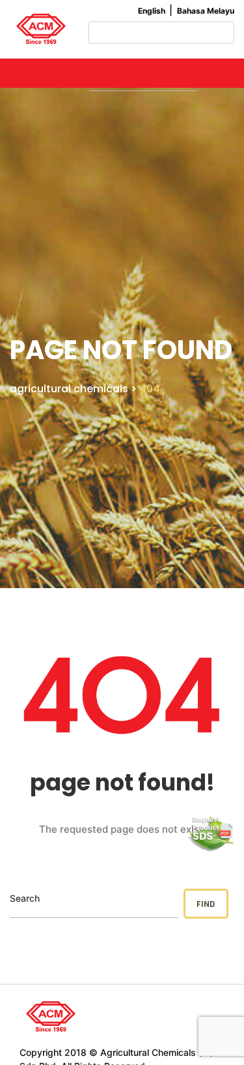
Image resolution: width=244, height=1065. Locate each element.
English (151, 11)
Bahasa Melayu (205, 11)
